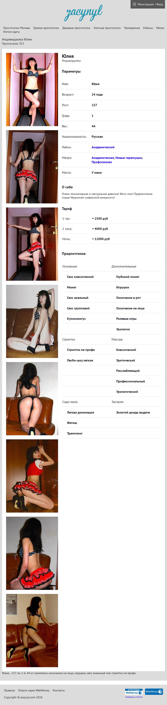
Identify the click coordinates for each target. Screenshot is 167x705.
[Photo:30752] (32, 89)
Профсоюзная (102, 162)
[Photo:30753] (32, 321)
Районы (148, 28)
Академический (103, 147)
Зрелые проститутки (46, 28)
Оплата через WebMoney (33, 690)
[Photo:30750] (32, 166)
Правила (9, 690)
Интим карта (11, 32)
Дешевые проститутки (76, 28)
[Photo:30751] (32, 244)
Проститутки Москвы (16, 28)
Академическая (103, 158)
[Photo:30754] (32, 398)
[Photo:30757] (32, 630)
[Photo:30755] (32, 476)
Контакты (59, 690)
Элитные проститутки (107, 28)
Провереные (132, 28)
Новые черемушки (128, 158)
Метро (160, 28)
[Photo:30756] (32, 553)
